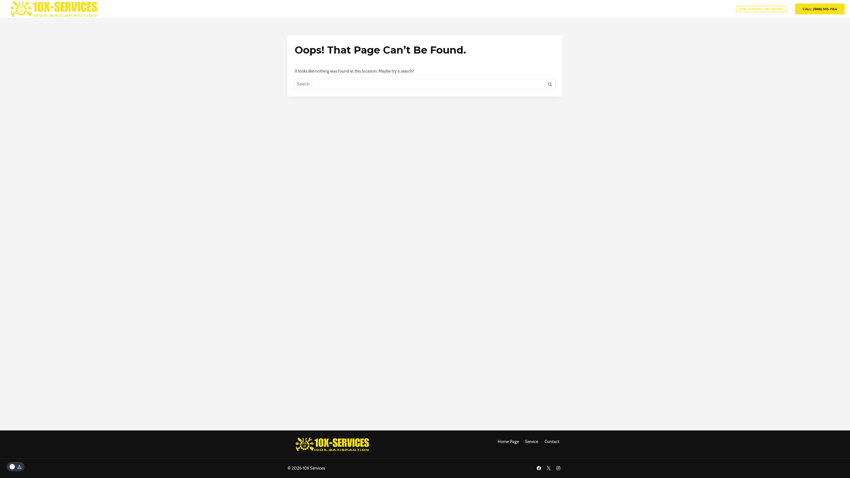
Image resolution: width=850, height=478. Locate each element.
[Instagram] (558, 468)
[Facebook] (539, 468)
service (531, 441)
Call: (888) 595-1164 (820, 9)
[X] (548, 468)
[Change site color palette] (15, 466)
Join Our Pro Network (761, 9)
